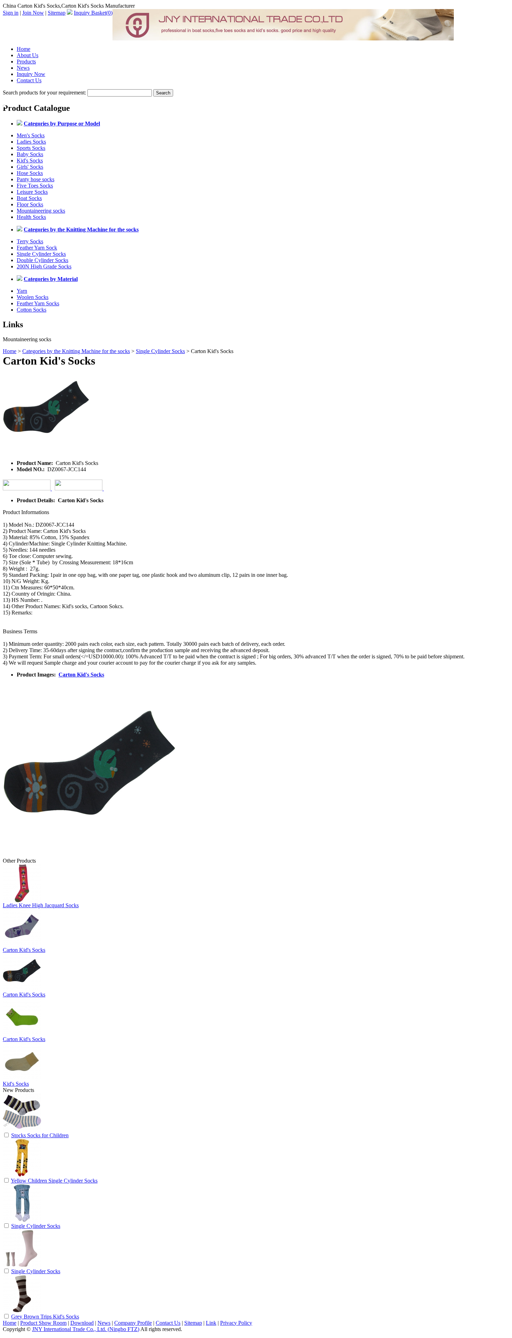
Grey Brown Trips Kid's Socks (45, 1317)
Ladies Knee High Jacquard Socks (41, 905)
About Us (27, 55)
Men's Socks (31, 135)
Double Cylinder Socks (42, 260)
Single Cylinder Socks (41, 254)
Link (211, 1323)
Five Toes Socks (35, 186)
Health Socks (31, 217)
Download (82, 1323)
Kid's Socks (30, 160)
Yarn (22, 291)
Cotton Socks (31, 310)
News (23, 68)
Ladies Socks (31, 142)
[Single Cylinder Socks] (22, 1220)
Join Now (33, 13)
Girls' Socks (30, 167)
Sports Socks (31, 148)
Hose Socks (30, 173)
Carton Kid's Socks (81, 675)
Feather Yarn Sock (37, 248)
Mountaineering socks (41, 211)
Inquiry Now (31, 74)
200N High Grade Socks (44, 266)
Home (23, 49)
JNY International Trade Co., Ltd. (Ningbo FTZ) (85, 1329)
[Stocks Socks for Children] (22, 1130)
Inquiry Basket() (93, 13)
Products (26, 61)
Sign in (10, 13)
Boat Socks (29, 198)
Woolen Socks (32, 297)
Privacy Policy (236, 1323)
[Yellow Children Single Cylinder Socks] (22, 1175)
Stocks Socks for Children (40, 1135)
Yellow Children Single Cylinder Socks (54, 1181)
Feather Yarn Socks (38, 303)
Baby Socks (30, 154)
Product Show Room (43, 1323)
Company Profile (133, 1323)
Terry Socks (30, 241)
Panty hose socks (35, 179)
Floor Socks (30, 204)
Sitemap (56, 13)
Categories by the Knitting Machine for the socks (76, 351)
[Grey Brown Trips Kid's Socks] (22, 1311)
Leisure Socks (32, 192)
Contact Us (29, 80)
